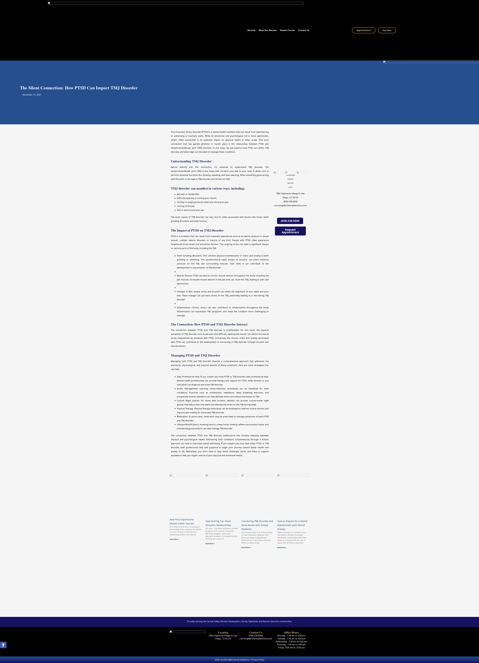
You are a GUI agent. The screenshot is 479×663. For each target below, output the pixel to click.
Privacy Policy (257, 659)
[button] (3, 645)
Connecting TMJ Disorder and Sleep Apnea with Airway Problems (257, 525)
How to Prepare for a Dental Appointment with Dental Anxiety (292, 525)
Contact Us (303, 30)
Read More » (174, 539)
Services (251, 30)
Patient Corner (287, 30)
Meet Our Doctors (268, 30)
